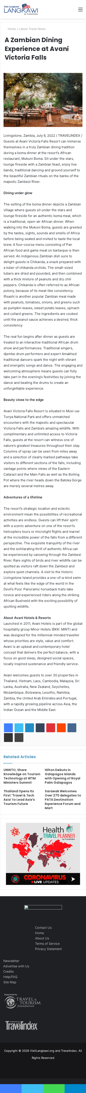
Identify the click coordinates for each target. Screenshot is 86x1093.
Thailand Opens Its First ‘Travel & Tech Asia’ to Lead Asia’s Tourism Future (19, 797)
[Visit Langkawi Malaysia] (21, 9)
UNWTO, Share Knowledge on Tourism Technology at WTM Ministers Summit (22, 776)
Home (11, 29)
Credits (8, 971)
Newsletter (11, 961)
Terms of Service (47, 943)
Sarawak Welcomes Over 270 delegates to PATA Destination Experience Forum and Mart (63, 799)
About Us (42, 938)
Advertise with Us (16, 966)
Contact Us (43, 927)
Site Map (9, 982)
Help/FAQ (10, 977)
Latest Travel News (32, 29)
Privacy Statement (48, 949)
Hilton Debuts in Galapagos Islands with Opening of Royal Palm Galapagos (62, 776)
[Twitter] (19, 727)
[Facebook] (8, 727)
